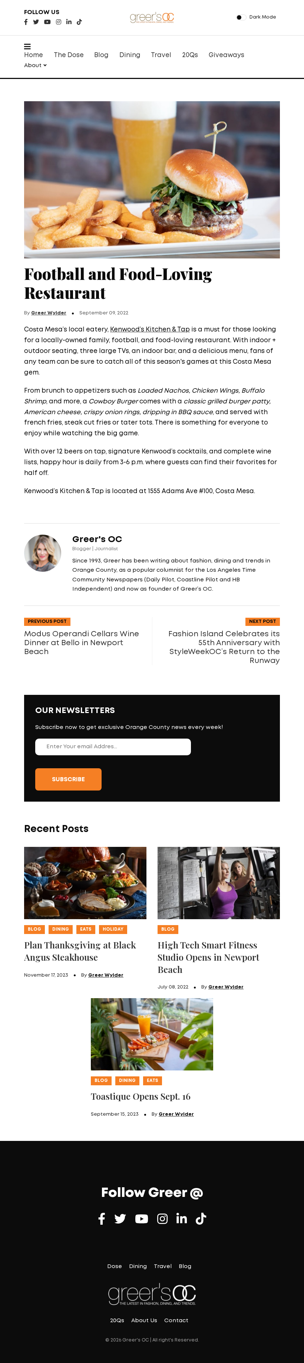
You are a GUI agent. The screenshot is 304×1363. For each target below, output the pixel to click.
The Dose (69, 55)
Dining (130, 55)
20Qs (190, 55)
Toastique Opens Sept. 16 (141, 1096)
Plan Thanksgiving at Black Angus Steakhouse (80, 951)
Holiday (113, 929)
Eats (86, 929)
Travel (161, 55)
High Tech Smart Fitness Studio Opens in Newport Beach (208, 957)
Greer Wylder (48, 313)
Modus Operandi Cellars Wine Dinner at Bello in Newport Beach (81, 643)
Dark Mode (263, 17)
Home (33, 55)
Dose (114, 1266)
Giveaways (226, 55)
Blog (101, 55)
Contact (176, 1320)
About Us (144, 1320)
